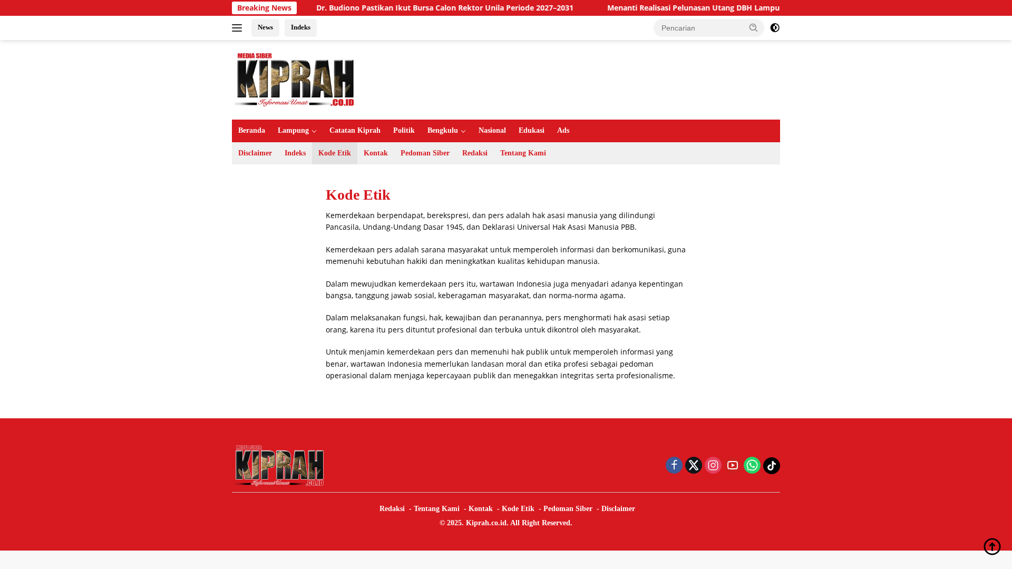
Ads (563, 130)
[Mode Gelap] (775, 28)
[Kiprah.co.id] (295, 79)
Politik (404, 130)
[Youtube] (732, 466)
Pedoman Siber (425, 153)
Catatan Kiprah (355, 130)
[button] (753, 27)
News (265, 27)
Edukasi (531, 130)
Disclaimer (255, 153)
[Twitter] (693, 466)
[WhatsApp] (752, 466)
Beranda (251, 130)
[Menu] (239, 28)
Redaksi (475, 153)
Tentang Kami (523, 153)
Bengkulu (442, 130)
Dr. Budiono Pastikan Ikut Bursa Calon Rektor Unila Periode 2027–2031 (429, 8)
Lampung (293, 130)
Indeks (300, 27)
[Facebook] (674, 466)
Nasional (492, 130)
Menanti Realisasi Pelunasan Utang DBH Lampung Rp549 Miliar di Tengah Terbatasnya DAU (757, 8)
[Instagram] (713, 466)
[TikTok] (771, 465)
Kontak (376, 153)
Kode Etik (334, 153)
